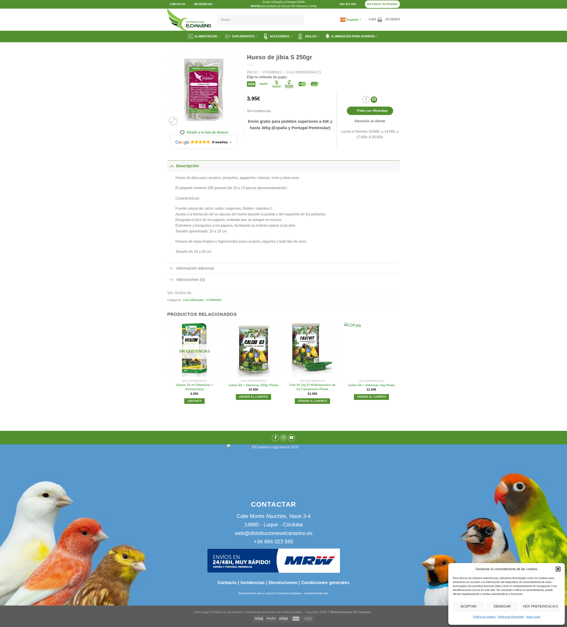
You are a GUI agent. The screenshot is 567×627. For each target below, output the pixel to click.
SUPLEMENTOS (243, 36)
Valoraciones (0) (190, 279)
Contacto (227, 582)
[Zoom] (173, 121)
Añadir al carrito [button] (253, 396)
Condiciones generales (325, 582)
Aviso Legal (533, 616)
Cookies (297, 612)
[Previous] (167, 367)
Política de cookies (484, 616)
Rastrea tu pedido (382, 4)
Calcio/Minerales (303, 72)
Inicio (252, 72)
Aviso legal (201, 612)
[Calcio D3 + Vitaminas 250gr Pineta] (253, 349)
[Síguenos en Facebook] (275, 437)
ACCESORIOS (280, 36)
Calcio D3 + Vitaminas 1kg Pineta (371, 385)
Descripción (187, 166)
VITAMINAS (272, 72)
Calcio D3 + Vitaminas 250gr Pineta (253, 385)
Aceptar (468, 606)
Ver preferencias (540, 606)
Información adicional (195, 268)
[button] (558, 569)
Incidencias (252, 582)
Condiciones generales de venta (267, 612)
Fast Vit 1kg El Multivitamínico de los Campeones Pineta (312, 387)
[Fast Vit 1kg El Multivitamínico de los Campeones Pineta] (312, 349)
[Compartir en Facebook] (366, 99)
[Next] (398, 367)
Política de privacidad (227, 612)
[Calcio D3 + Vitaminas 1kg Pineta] (371, 349)
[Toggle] (171, 166)
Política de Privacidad (511, 616)
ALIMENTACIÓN (205, 36)
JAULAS (311, 36)
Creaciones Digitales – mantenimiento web (302, 593)
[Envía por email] (374, 99)
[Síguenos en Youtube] (291, 437)
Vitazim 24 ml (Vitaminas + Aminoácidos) (194, 387)
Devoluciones (283, 582)
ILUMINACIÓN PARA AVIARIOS (353, 36)
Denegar (502, 606)
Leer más (194, 401)
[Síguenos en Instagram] (283, 437)
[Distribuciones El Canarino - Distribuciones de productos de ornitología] (189, 20)
